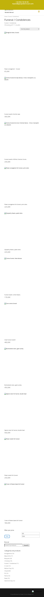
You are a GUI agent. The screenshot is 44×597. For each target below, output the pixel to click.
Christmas (7, 561)
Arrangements (8, 553)
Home (5, 16)
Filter (7, 536)
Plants (6, 576)
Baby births (7, 556)
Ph (5, 573)
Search (26, 545)
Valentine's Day (8, 581)
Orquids (6, 571)
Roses (5, 578)
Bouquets (6, 558)
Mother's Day (7, 568)
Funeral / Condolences (10, 563)
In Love (6, 566)
